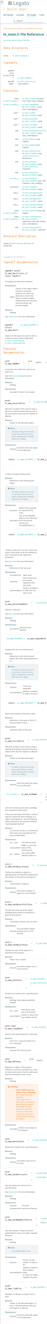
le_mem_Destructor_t (26, 81)
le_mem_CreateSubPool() (15, 343)
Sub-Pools (13, 561)
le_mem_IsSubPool (29, 187)
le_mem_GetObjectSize (31, 199)
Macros (21, 28)
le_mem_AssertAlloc (30, 119)
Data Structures (9, 28)
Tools (41, 15)
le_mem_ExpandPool (30, 104)
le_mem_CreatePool (30, 98)
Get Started (8, 15)
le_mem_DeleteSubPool (31, 227)
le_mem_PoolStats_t (21, 56)
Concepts (20, 15)
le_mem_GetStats (29, 162)
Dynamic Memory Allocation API (21, 243)
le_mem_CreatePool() (13, 340)
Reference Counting (16, 376)
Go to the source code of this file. (16, 40)
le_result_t (14, 178)
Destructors (13, 316)
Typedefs (29, 28)
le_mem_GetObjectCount (32, 193)
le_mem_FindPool (29, 210)
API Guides (31, 15)
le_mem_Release (29, 139)
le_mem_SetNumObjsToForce (34, 131)
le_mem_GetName (29, 178)
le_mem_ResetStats (30, 172)
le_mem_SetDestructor (31, 151)
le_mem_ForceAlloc (29, 125)
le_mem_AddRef (28, 145)
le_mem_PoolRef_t (25, 78)
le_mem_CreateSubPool (31, 216)
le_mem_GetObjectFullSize (32, 204)
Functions (39, 28)
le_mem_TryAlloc (29, 113)
